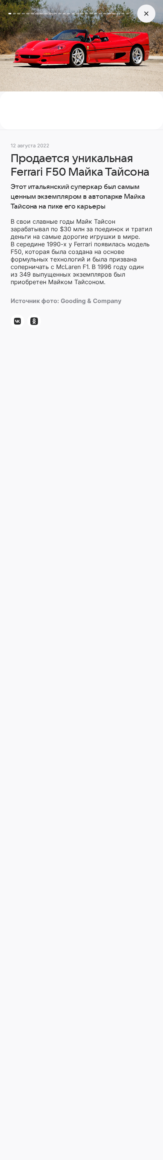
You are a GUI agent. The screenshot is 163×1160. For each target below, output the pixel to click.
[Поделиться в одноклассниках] (34, 321)
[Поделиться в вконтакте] (17, 321)
